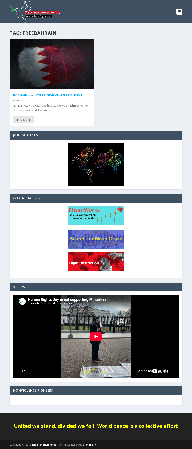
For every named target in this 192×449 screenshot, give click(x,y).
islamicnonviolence (44, 444)
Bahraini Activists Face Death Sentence (47, 95)
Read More (23, 120)
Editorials (18, 100)
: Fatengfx (89, 444)
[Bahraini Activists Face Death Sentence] (52, 64)
